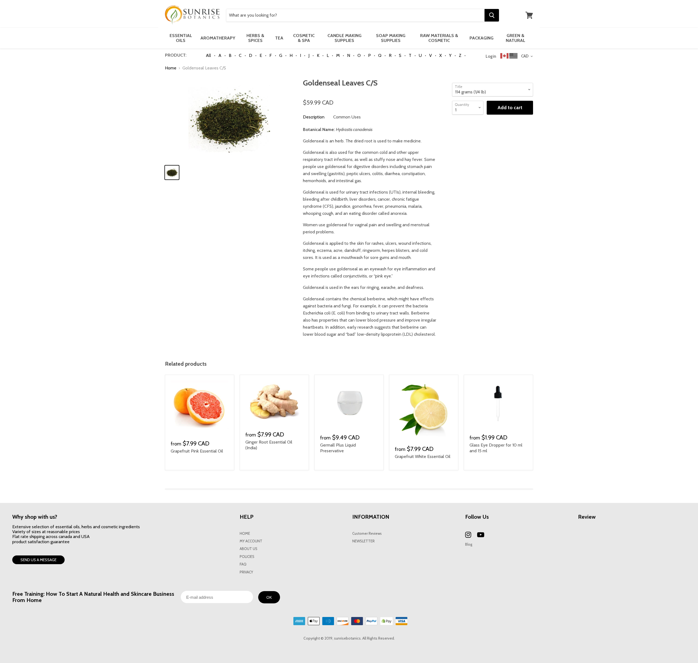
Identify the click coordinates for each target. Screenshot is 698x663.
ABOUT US (248, 549)
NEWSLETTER (363, 541)
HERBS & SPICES (255, 38)
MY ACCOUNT (251, 541)
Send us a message (38, 559)
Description (313, 117)
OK (269, 597)
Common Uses (347, 117)
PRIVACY (246, 572)
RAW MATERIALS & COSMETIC (439, 38)
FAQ (243, 564)
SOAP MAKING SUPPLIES (390, 38)
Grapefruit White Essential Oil (422, 456)
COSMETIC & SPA (304, 38)
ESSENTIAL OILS (181, 38)
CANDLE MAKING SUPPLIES (344, 38)
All (208, 55)
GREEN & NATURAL (515, 38)
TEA (279, 38)
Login (491, 56)
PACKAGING (482, 38)
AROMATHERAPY (217, 38)
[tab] (313, 117)
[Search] (492, 15)
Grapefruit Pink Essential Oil (197, 451)
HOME (245, 533)
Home (170, 68)
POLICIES (247, 557)
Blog (468, 544)
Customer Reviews (367, 533)
